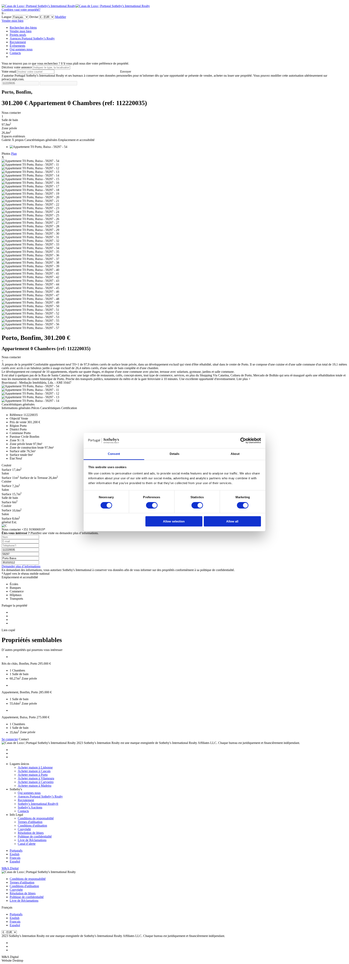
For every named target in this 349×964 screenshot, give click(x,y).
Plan (14, 153)
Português (16, 850)
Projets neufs (18, 35)
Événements (17, 45)
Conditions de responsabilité (36, 818)
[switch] (152, 505)
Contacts (15, 53)
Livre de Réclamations (32, 840)
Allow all (232, 521)
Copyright (24, 829)
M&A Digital (10, 868)
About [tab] (235, 453)
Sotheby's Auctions (30, 807)
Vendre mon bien (12, 20)
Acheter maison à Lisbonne (35, 767)
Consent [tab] (114, 453)
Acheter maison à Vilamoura (36, 778)
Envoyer (125, 71)
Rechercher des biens (23, 27)
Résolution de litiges (31, 832)
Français (15, 858)
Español (15, 861)
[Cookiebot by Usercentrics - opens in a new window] (243, 441)
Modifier (60, 17)
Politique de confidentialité (35, 836)
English (14, 854)
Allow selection (174, 521)
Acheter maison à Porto (33, 774)
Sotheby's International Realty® (38, 803)
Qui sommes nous (21, 49)
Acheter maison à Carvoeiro (36, 782)
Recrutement (18, 42)
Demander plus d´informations (21, 566)
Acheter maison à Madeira (34, 785)
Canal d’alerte (27, 843)
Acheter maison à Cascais (34, 771)
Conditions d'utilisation (32, 825)
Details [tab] (175, 453)
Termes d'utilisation (30, 822)
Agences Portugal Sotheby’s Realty (32, 38)
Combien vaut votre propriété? (21, 9)
